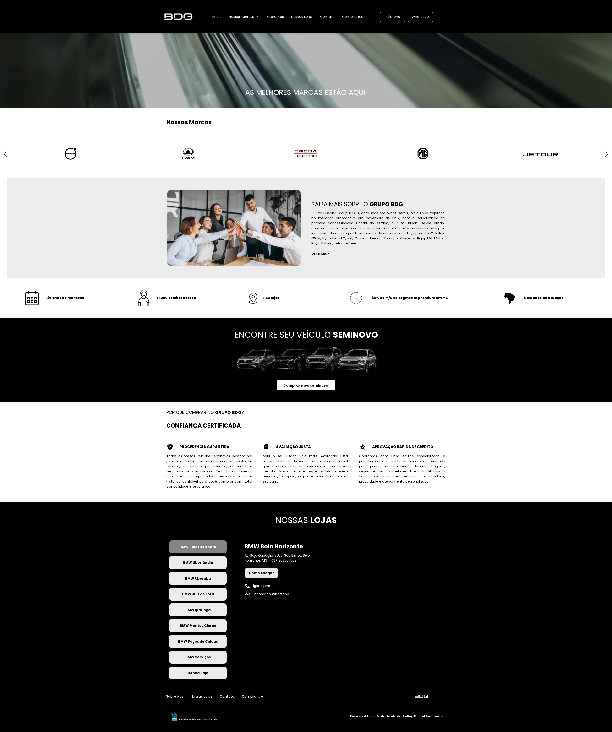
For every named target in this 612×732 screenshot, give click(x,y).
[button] (5, 159)
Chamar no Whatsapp (270, 594)
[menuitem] (217, 17)
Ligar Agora (261, 585)
